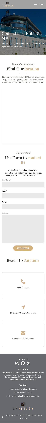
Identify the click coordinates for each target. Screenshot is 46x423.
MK (42, 4)
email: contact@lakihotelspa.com (23, 389)
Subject (4, 202)
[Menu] (36, 4)
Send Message (23, 248)
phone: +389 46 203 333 (23, 392)
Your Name (6, 180)
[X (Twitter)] (29, 363)
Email (4, 191)
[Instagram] (17, 363)
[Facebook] (23, 363)
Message (5, 213)
